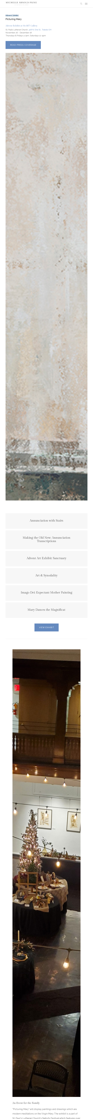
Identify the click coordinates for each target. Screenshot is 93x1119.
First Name (21, 550)
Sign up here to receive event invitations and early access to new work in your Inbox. (46, 543)
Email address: (23, 561)
